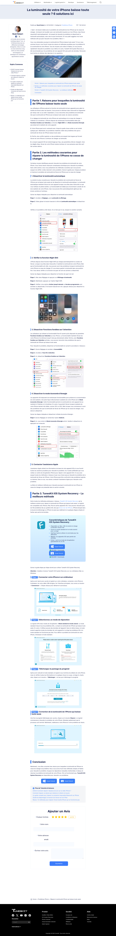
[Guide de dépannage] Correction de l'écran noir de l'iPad (50, 797)
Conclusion (38, 92)
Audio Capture (45, 924)
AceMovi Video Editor (47, 915)
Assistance (80, 2)
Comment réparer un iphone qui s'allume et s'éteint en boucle (51, 793)
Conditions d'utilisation (71, 917)
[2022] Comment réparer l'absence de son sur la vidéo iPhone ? (52, 791)
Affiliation (68, 921)
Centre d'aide (90, 915)
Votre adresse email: (43, 837)
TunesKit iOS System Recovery (69, 501)
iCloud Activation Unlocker (49, 921)
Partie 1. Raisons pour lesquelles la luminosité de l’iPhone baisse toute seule (57, 83)
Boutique (71, 2)
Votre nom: (44, 824)
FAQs (88, 919)
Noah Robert (41, 25)
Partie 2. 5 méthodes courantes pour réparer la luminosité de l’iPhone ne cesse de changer (58, 86)
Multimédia (47, 2)
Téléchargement (92, 2)
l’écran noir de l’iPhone (65, 508)
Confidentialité (69, 919)
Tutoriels (89, 921)
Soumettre (58, 863)
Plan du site (69, 924)
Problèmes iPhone (67, 25)
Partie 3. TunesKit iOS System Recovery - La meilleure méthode (54, 90)
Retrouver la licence (92, 917)
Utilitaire (36, 2)
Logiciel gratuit (59, 2)
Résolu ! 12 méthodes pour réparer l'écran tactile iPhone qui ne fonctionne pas (56, 800)
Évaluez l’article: (42, 817)
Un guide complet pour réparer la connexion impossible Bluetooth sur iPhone (56, 795)
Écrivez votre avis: (41, 851)
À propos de (69, 915)
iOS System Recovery (47, 917)
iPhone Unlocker (46, 919)
